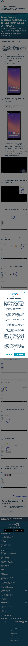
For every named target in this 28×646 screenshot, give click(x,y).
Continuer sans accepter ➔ (21, 292)
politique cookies (13, 350)
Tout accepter (20, 354)
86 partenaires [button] (17, 301)
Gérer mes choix (9, 354)
